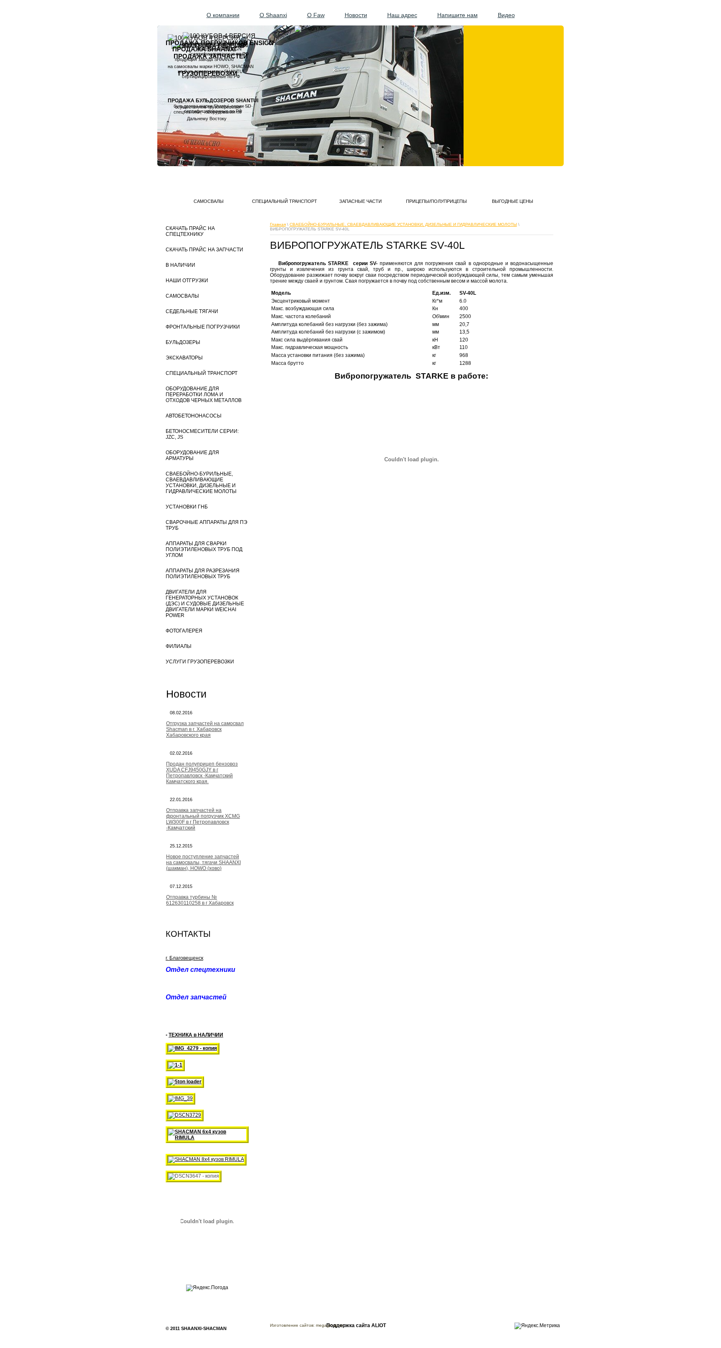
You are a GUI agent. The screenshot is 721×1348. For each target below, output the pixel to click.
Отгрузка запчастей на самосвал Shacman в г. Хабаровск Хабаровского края (205, 729)
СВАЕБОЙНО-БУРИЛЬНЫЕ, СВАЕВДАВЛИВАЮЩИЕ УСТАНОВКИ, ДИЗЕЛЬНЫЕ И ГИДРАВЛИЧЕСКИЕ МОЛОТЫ (403, 224)
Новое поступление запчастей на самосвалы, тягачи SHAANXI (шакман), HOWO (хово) (203, 862)
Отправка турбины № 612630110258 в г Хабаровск (200, 900)
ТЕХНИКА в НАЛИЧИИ (196, 1035)
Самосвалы (209, 201)
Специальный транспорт (284, 201)
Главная (278, 224)
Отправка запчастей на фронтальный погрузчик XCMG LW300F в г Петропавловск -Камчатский (203, 819)
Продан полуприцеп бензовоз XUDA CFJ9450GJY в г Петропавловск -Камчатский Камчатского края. (202, 772)
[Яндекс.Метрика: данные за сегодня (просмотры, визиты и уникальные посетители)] (537, 1326)
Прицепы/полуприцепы (436, 201)
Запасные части (360, 201)
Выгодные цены (512, 201)
